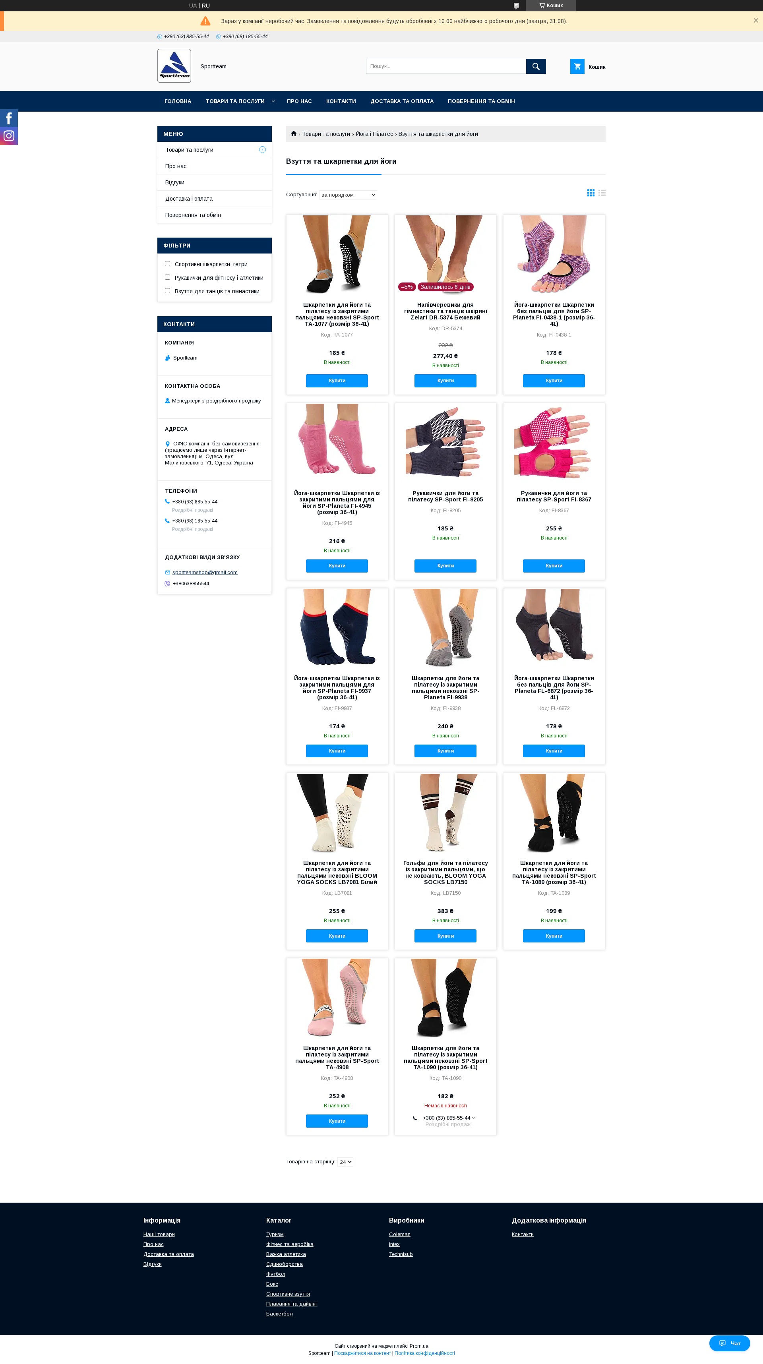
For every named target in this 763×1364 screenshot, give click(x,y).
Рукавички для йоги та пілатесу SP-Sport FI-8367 (554, 496)
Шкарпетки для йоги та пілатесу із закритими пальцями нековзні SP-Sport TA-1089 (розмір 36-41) (554, 872)
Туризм (275, 1234)
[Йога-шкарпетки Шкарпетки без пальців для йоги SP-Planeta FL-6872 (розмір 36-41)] (554, 628)
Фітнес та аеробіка (290, 1244)
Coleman (400, 1234)
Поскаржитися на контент (362, 1353)
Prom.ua (419, 1346)
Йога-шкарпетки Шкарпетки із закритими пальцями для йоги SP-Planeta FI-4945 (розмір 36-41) (337, 502)
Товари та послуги (235, 101)
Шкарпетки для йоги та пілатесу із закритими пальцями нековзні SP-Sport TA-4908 (337, 1057)
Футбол (275, 1274)
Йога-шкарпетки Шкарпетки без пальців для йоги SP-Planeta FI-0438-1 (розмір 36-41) (554, 314)
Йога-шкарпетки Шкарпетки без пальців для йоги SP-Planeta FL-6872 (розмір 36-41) (554, 687)
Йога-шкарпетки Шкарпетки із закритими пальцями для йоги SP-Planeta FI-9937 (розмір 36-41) (337, 687)
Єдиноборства (284, 1264)
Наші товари (159, 1234)
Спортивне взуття (288, 1294)
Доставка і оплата (189, 198)
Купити (337, 380)
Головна (178, 101)
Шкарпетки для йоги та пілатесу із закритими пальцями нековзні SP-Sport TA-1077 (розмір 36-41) (337, 314)
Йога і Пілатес (374, 134)
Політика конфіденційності (425, 1353)
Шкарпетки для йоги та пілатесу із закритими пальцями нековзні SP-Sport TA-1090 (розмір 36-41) (446, 1057)
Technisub (401, 1254)
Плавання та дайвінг (292, 1304)
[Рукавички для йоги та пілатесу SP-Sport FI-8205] (445, 443)
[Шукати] (536, 66)
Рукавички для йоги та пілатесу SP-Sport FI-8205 (445, 496)
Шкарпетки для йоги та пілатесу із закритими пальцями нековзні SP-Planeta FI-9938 (446, 687)
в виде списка (602, 194)
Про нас (299, 101)
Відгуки (174, 182)
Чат (736, 1343)
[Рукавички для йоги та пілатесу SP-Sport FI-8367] (554, 443)
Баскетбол (279, 1314)
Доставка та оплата (402, 101)
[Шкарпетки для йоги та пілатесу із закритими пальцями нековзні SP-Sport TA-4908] (337, 998)
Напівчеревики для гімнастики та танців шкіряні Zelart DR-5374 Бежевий (445, 311)
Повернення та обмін (481, 101)
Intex (394, 1244)
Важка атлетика (286, 1254)
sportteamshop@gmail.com (205, 572)
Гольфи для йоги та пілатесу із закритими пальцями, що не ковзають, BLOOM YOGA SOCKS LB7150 (445, 872)
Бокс (272, 1284)
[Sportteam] (174, 80)
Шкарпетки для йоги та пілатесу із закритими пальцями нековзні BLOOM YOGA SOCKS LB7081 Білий (337, 872)
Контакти (341, 101)
